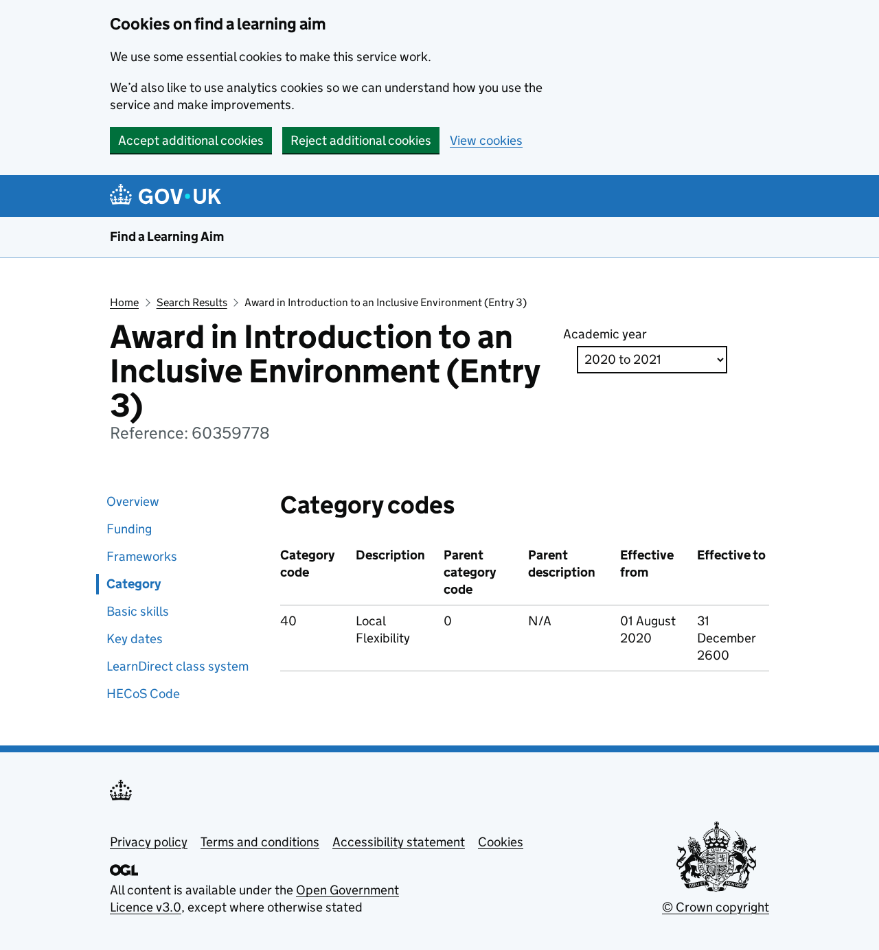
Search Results (192, 302)
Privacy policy (148, 842)
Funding (129, 529)
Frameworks (141, 556)
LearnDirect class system (177, 666)
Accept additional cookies (191, 140)
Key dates (134, 639)
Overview (132, 501)
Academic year (605, 334)
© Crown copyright (715, 907)
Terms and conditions (260, 842)
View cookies (486, 140)
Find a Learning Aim (167, 236)
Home (124, 302)
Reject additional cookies (360, 140)
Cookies (500, 842)
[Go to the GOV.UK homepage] (168, 196)
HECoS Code (143, 694)
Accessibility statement (398, 842)
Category (133, 584)
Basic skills (137, 611)
